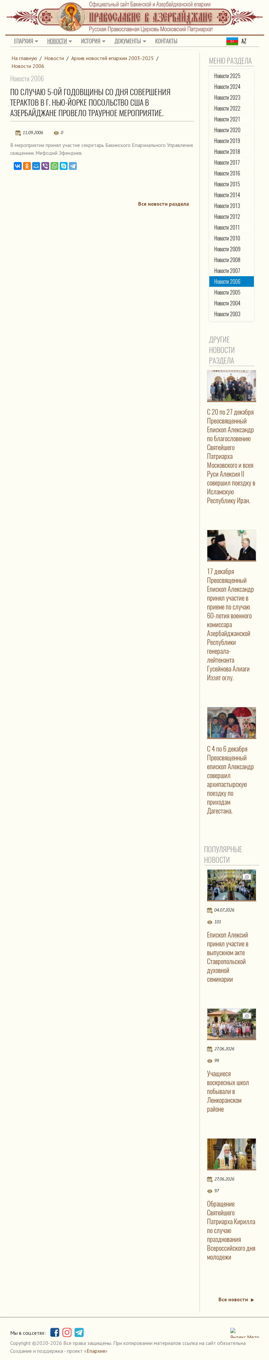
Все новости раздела (163, 203)
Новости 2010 (227, 238)
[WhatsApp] (54, 166)
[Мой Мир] (36, 166)
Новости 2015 (227, 184)
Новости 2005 (227, 292)
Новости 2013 (227, 205)
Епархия (23, 41)
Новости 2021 (227, 119)
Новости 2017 (227, 162)
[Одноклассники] (27, 166)
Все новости (233, 1299)
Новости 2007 (227, 270)
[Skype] (64, 166)
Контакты (166, 41)
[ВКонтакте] (18, 166)
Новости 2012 (227, 216)
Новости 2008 (227, 260)
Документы (127, 41)
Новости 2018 (227, 151)
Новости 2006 (27, 66)
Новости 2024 (227, 86)
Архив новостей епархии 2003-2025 (112, 58)
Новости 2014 (227, 195)
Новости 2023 (227, 97)
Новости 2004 (227, 303)
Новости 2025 (227, 75)
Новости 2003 (227, 314)
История (90, 41)
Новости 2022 (227, 108)
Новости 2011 (227, 227)
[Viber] (45, 166)
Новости (57, 41)
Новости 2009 (227, 249)
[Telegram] (73, 166)
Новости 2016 (227, 173)
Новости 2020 (227, 130)
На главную (24, 58)
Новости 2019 (227, 140)
